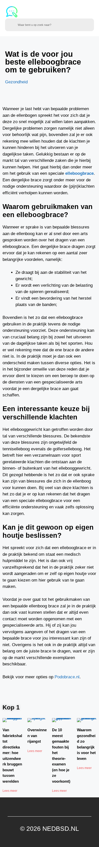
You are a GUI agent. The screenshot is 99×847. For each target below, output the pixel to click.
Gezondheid (16, 82)
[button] (77, 12)
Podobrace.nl (67, 677)
